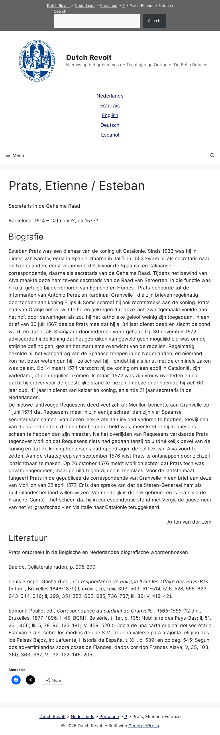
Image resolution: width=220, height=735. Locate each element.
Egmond (100, 288)
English (110, 115)
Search (60, 11)
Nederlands (110, 96)
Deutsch (110, 125)
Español (110, 135)
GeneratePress (143, 725)
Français (110, 105)
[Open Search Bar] (212, 155)
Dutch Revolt (89, 57)
